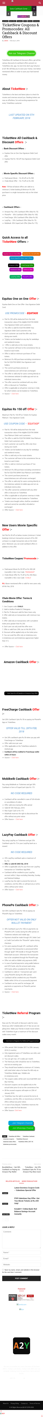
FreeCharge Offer (27, 265)
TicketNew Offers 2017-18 (25, 1141)
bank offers (13, 21)
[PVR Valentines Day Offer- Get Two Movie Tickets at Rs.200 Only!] (7, 1201)
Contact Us (21, 1380)
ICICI (25, 21)
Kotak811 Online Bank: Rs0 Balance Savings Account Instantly (25, 1211)
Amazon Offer (14, 265)
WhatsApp (29, 1378)
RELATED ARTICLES (13, 1181)
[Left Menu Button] (1, 1411)
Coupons (20, 21)
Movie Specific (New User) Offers (21, 258)
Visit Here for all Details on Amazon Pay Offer (22, 693)
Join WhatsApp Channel (22, 1128)
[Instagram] (18, 1395)
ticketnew (36, 21)
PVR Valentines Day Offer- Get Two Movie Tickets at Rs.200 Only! (26, 1200)
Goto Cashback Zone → (19, 8)
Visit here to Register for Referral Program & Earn (22, 1041)
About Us (6, 1403)
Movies (30, 21)
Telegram (19, 1378)
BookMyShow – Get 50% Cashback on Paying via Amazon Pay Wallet (11, 1169)
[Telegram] (24, 1395)
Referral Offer (28, 270)
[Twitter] (30, 1395)
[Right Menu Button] (42, 1416)
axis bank (5, 21)
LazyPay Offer (15, 277)
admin (6, 40)
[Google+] (12, 1395)
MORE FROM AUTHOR (29, 1181)
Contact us (24, 1403)
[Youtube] (36, 1395)
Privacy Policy (15, 1403)
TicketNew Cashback (28, 1136)
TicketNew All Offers (14, 1136)
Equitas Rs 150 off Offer (31, 254)
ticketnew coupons (8, 1139)
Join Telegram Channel (22, 1123)
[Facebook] (6, 1395)
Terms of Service (35, 1403)
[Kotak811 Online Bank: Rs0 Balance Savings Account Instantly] (7, 1211)
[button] (40, 3)
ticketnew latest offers (9, 1141)
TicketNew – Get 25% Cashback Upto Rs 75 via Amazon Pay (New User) (31, 1169)
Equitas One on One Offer (11, 254)
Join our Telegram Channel (21, 53)
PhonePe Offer (28, 277)
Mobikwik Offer (15, 270)
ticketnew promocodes (9, 1144)
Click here (15, 394)
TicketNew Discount (22, 1139)
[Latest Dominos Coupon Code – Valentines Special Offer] (7, 1190)
